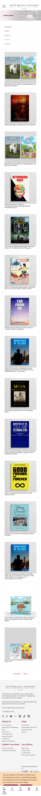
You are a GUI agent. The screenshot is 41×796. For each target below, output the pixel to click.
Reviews (7, 35)
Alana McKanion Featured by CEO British (20, 125)
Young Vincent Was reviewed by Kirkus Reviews (19, 534)
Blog (3, 730)
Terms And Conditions (28, 755)
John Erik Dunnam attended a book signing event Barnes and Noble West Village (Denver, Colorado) (19, 369)
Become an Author (8, 748)
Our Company (6, 725)
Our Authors (25, 725)
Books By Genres (27, 730)
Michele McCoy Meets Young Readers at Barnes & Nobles (20, 85)
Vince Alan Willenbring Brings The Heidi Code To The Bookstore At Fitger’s (19, 247)
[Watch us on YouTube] (11, 716)
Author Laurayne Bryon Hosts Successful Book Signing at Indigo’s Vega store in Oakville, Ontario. (20, 452)
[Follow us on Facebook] (7, 716)
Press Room (5, 732)
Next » (25, 674)
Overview (8, 27)
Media (6, 31)
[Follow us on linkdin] (29, 716)
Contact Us (5, 739)
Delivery (24, 732)
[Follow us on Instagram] (3, 716)
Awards (7, 44)
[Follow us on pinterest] (20, 716)
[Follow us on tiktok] (24, 716)
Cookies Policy (26, 753)
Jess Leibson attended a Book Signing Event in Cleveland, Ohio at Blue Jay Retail (19, 619)
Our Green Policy (7, 734)
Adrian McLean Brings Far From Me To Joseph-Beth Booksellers (19, 328)
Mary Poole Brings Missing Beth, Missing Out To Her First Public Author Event (20, 288)
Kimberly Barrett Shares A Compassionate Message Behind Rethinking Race (17, 206)
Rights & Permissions (8, 741)
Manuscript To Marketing (10, 727)
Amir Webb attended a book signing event (19, 411)
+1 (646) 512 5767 (8, 712)
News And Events (7, 736)
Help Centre (25, 748)
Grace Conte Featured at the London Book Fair (19, 661)
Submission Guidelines (9, 750)
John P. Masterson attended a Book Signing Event (18, 494)
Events (7, 40)
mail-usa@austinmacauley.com (13, 708)
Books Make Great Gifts (29, 727)
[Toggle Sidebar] (4, 6)
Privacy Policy (26, 750)
